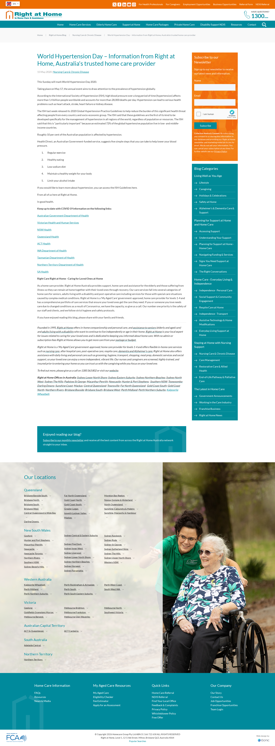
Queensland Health (48, 236)
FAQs (37, 692)
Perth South (70, 589)
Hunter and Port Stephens (37, 540)
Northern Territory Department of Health (60, 264)
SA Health (43, 271)
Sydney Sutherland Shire (116, 549)
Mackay (68, 517)
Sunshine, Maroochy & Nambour (120, 512)
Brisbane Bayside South (36, 495)
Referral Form (246, 4)
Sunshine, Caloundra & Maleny (119, 508)
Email (197, 95)
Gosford (28, 535)
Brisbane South (32, 504)
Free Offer (157, 717)
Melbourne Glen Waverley (77, 616)
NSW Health (44, 229)
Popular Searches (137, 741)
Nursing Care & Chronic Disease (71, 71)
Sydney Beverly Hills (34, 566)
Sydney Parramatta (74, 570)
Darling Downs (31, 521)
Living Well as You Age (208, 175)
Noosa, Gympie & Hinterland (118, 500)
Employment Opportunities (196, 4)
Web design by (262, 736)
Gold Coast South (73, 504)
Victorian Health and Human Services (58, 222)
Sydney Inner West (73, 548)
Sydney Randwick (113, 535)
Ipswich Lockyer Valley (75, 513)
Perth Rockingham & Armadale (79, 584)
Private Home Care (184, 24)
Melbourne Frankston (75, 612)
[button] (50, 496)
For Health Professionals (151, 4)
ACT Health (43, 243)
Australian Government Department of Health (63, 215)
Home (60, 24)
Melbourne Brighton (74, 607)
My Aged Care (101, 692)
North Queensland (113, 504)
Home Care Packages (157, 24)
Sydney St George (113, 544)
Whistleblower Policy (164, 713)
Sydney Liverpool (72, 553)
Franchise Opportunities (224, 705)
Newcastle (29, 549)
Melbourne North (113, 607)
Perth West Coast (113, 584)
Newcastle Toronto (33, 553)
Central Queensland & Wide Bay (40, 512)
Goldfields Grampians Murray (39, 612)
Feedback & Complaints (165, 705)
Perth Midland (31, 589)
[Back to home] (34, 14)
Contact (252, 24)
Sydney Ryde (110, 540)
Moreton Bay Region (114, 495)
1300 (259, 15)
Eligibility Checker (103, 697)
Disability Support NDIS (212, 24)
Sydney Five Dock (73, 544)
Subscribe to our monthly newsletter (63, 440)
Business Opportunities (224, 4)
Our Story (216, 692)
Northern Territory (33, 659)
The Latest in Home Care (209, 389)
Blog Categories (206, 168)
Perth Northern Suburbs (36, 593)
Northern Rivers (32, 557)
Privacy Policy (220, 151)
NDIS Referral (262, 4)
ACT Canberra (71, 631)
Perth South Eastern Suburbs (78, 593)
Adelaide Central (32, 645)
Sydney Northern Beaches (77, 561)
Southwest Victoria (114, 612)
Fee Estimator (101, 701)
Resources (40, 697)
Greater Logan (71, 508)
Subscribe (205, 125)
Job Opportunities (221, 701)
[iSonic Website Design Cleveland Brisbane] (263, 739)
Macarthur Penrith (33, 544)
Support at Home (131, 24)
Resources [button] (236, 24)
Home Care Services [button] (80, 24)
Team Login (217, 709)
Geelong (28, 607)
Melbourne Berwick (34, 616)
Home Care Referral (163, 692)
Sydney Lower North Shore (77, 557)
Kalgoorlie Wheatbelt (35, 584)
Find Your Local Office (164, 701)
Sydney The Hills (112, 553)
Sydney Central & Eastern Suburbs (81, 535)
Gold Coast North (73, 500)
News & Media (42, 701)
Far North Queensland (75, 495)
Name (197, 80)
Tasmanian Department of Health (55, 257)
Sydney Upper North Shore (117, 557)
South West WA (112, 589)
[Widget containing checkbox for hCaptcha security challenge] (215, 114)
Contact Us (217, 697)
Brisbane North (32, 500)
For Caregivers (173, 4)
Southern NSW (31, 562)
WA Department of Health (52, 250)
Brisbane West (31, 508)
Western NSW (111, 562)
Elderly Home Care (107, 24)
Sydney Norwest (72, 566)
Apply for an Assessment (106, 705)
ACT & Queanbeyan (34, 631)
